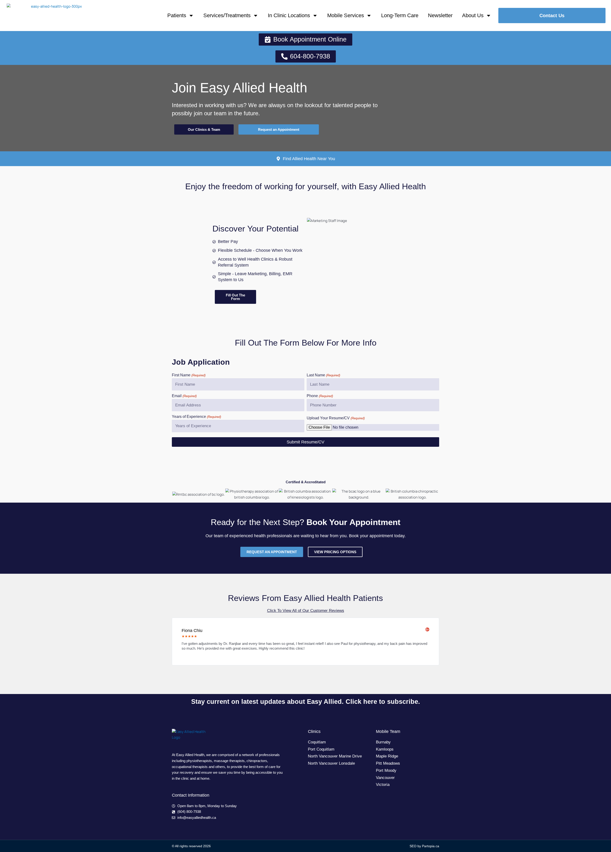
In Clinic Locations (289, 15)
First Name (188, 375)
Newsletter (440, 15)
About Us (473, 15)
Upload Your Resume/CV (336, 418)
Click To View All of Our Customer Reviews (305, 610)
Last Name (323, 375)
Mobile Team (388, 731)
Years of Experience (196, 417)
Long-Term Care (399, 15)
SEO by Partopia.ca (424, 846)
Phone (320, 396)
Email (184, 396)
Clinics (314, 731)
